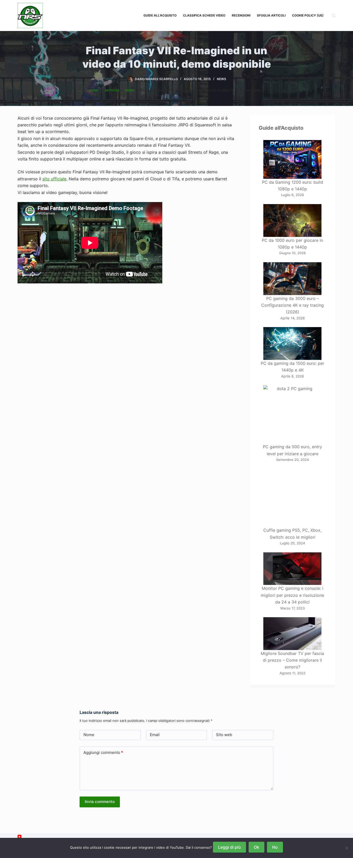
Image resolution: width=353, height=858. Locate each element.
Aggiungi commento (103, 752)
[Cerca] (333, 15)
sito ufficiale (54, 178)
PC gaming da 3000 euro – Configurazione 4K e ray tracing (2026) (292, 305)
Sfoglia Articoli (271, 15)
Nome (88, 734)
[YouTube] (19, 837)
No (275, 847)
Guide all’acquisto (160, 15)
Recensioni (241, 15)
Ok (256, 847)
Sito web (224, 734)
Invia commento (100, 801)
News (221, 79)
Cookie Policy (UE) (308, 15)
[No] (346, 848)
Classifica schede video (204, 15)
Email (155, 734)
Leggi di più (229, 847)
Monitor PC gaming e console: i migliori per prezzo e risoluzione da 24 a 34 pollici (292, 595)
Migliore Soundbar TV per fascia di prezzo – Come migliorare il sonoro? (292, 660)
